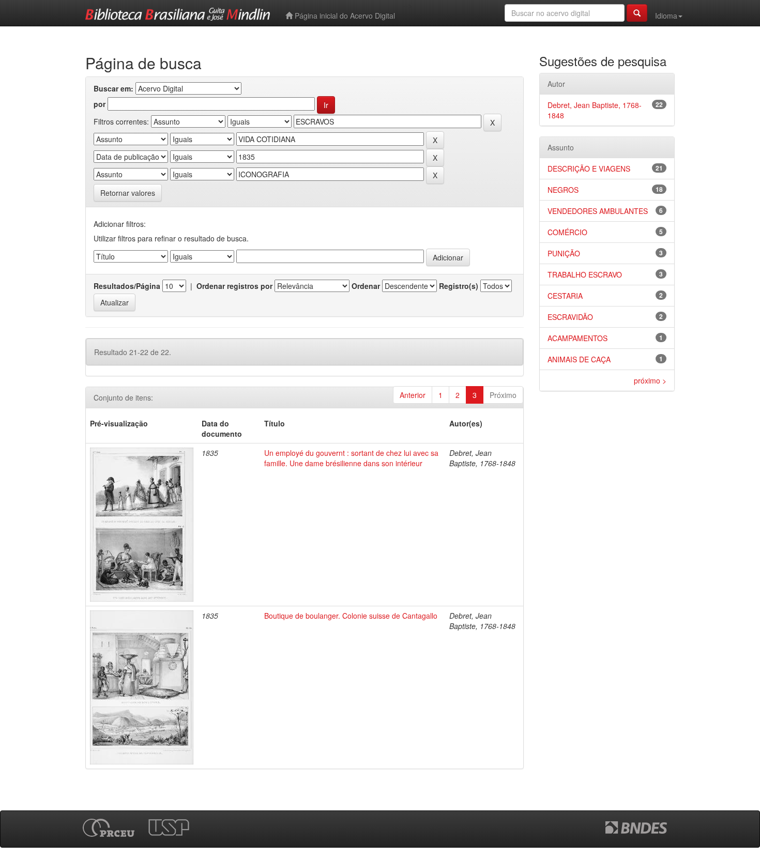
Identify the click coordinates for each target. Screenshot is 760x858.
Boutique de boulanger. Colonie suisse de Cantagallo (350, 615)
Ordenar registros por (234, 286)
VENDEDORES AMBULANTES (598, 211)
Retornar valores (127, 193)
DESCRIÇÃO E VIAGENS (589, 168)
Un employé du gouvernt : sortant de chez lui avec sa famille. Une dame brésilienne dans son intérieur (351, 458)
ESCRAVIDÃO (570, 317)
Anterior (412, 395)
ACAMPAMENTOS (577, 338)
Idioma (666, 15)
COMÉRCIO (567, 232)
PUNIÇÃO (564, 253)
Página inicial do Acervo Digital (344, 15)
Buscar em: (113, 88)
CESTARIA (565, 295)
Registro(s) (458, 286)
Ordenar (366, 286)
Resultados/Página (127, 286)
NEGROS (563, 190)
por (99, 104)
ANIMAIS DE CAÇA (579, 359)
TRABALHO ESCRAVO (585, 274)
